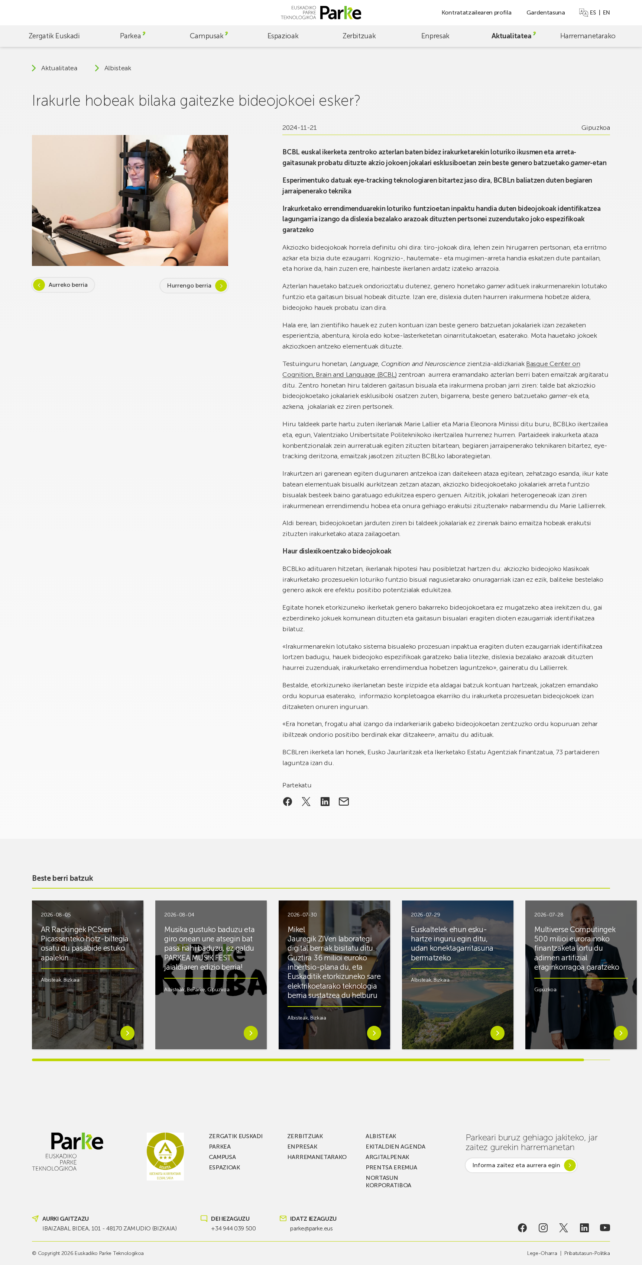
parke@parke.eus (311, 1228)
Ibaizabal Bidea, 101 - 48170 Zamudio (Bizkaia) (109, 1228)
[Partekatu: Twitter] (306, 801)
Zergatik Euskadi (54, 36)
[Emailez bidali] (344, 801)
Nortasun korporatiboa (388, 1181)
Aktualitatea (511, 36)
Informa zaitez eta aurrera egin (516, 1165)
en (606, 12)
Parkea (130, 36)
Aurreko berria (68, 284)
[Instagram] (543, 1227)
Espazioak (283, 36)
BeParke (196, 989)
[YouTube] (605, 1227)
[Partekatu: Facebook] (287, 801)
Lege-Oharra (542, 1253)
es (593, 12)
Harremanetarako (588, 36)
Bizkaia (72, 980)
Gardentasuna (545, 12)
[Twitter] (564, 1227)
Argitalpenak (387, 1156)
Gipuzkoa (595, 127)
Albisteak (117, 68)
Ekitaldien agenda (395, 1146)
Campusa (222, 1156)
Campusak (207, 36)
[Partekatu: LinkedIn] (325, 801)
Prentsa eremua (391, 1167)
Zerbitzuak (359, 36)
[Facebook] (523, 1227)
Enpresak (435, 36)
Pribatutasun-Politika (587, 1253)
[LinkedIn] (584, 1227)
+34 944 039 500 (233, 1228)
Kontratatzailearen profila (476, 12)
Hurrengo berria (189, 285)
